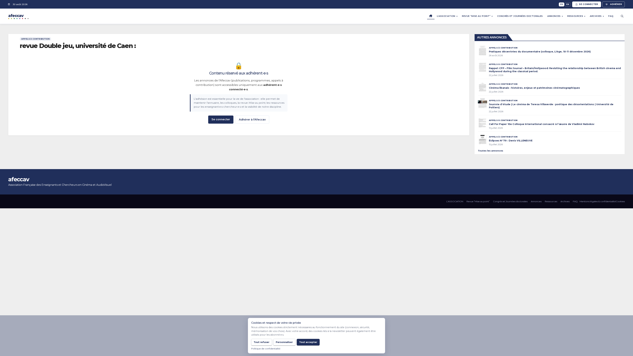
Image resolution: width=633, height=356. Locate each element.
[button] (622, 16)
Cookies (620, 201)
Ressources (575, 16)
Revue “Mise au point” (476, 16)
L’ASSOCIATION (446, 16)
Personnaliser (284, 342)
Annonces (554, 16)
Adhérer (616, 4)
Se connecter (588, 4)
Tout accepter (308, 342)
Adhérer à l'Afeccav (252, 119)
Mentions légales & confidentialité (598, 201)
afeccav (18, 179)
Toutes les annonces (490, 150)
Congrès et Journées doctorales (520, 16)
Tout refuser (261, 342)
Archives (596, 16)
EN (567, 4)
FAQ (610, 16)
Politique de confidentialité (265, 348)
